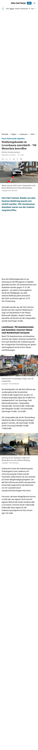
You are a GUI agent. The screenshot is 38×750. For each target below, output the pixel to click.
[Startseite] (18, 3)
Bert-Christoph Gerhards (12, 152)
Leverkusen (23, 134)
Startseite (5, 134)
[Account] (34, 3)
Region (13, 134)
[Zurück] (3, 8)
